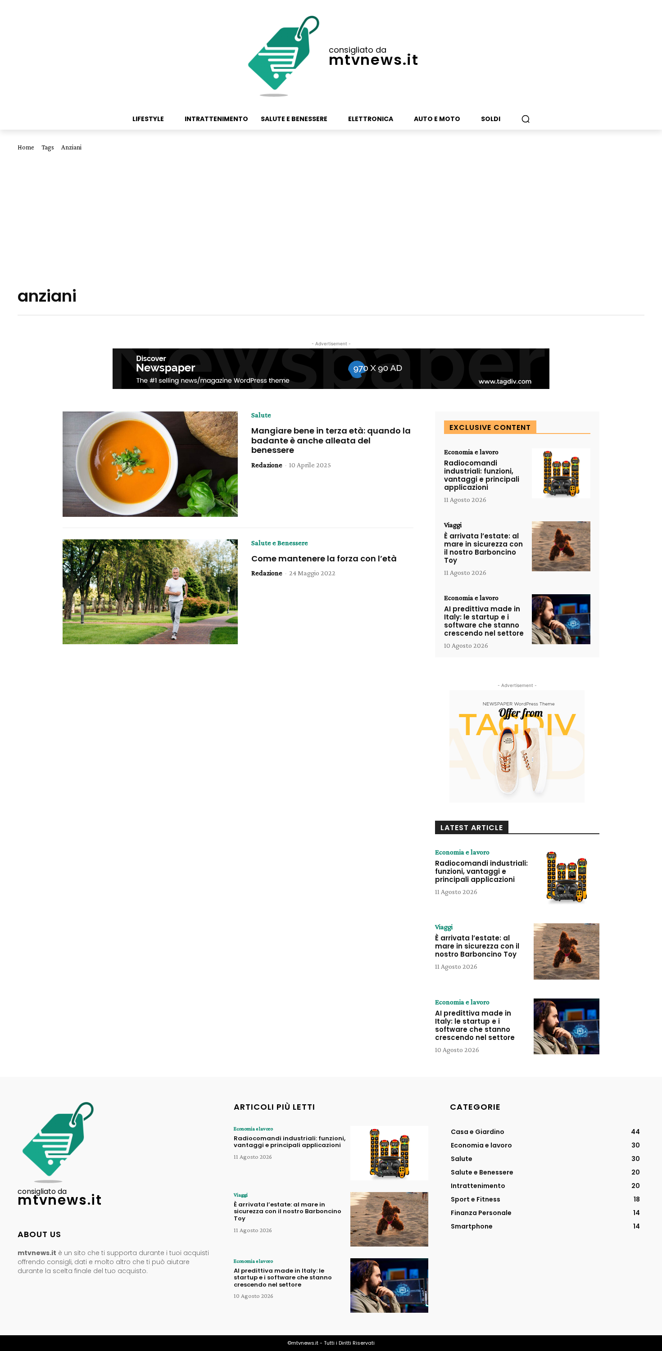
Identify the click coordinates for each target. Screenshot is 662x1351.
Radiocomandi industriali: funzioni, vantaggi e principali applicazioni (481, 475)
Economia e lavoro (471, 452)
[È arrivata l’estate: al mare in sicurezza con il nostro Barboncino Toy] (561, 546)
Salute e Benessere (279, 543)
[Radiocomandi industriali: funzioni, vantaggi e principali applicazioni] (561, 473)
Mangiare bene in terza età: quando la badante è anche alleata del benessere (331, 440)
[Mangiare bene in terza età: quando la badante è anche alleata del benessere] (150, 464)
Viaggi (453, 525)
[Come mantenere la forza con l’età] (150, 592)
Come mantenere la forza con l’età (324, 558)
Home (26, 147)
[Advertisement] (331, 219)
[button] (525, 119)
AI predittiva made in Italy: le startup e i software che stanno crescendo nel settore (484, 621)
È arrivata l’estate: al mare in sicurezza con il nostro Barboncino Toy (483, 548)
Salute (261, 415)
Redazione (266, 465)
